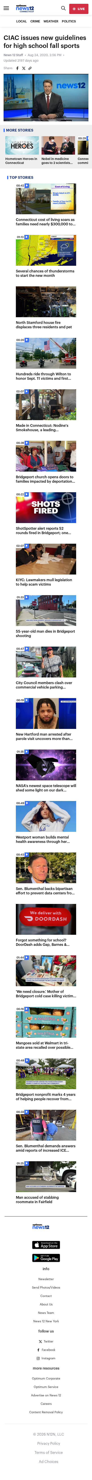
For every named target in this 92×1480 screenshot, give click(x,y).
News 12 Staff (13, 55)
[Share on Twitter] (23, 68)
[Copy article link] (30, 68)
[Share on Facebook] (17, 68)
